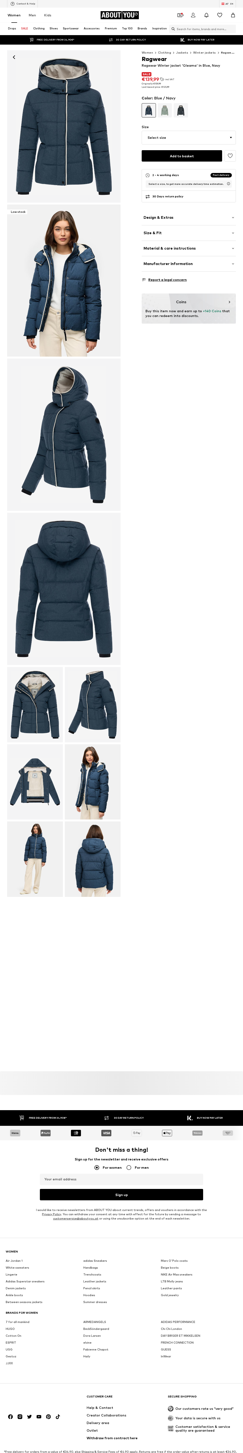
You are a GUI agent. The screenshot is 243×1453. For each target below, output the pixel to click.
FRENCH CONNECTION (177, 1342)
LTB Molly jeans (172, 1281)
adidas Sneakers (95, 1260)
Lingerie (11, 1274)
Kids (47, 15)
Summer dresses (95, 1302)
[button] (189, 137)
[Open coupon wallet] (180, 15)
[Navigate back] (14, 57)
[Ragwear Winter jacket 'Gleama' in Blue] (64, 435)
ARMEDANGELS (94, 1322)
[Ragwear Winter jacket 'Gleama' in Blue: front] (64, 126)
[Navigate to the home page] (31, 1398)
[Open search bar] (172, 29)
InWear (166, 1356)
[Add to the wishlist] (230, 156)
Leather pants (171, 1288)
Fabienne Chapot (95, 1349)
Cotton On (13, 1335)
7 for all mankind (17, 1322)
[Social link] (10, 1417)
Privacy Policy (51, 1214)
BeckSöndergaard (96, 1329)
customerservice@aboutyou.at (75, 1218)
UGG (9, 1349)
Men (32, 15)
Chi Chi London (171, 1329)
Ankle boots (14, 1295)
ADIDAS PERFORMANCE (178, 1322)
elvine (87, 1342)
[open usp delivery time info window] (228, 183)
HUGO (10, 1329)
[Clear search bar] (232, 29)
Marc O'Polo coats (174, 1260)
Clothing (164, 52)
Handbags (90, 1267)
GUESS (166, 1349)
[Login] (193, 15)
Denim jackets (16, 1288)
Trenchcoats (92, 1274)
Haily (86, 1356)
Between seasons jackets (24, 1302)
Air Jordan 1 (14, 1260)
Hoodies (89, 1295)
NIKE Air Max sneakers (176, 1274)
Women (14, 15)
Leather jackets (94, 1281)
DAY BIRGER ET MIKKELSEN (180, 1335)
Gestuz (11, 1356)
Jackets (182, 52)
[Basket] (233, 15)
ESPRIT (11, 1342)
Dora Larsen (92, 1335)
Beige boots (170, 1267)
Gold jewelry (170, 1295)
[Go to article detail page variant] (149, 110)
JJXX (9, 1363)
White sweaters (17, 1267)
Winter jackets (204, 52)
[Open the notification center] (206, 15)
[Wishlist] (220, 15)
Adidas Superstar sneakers (25, 1281)
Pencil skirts (91, 1288)
